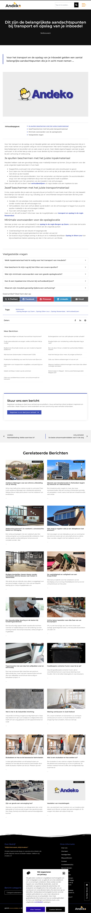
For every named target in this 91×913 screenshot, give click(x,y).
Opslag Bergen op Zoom (25, 311)
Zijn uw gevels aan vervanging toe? (19, 803)
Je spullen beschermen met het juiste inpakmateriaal (49, 126)
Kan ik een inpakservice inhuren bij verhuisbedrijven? (45, 281)
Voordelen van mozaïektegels (58, 803)
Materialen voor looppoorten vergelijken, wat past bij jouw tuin (23, 365)
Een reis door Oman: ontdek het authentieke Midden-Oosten (66, 348)
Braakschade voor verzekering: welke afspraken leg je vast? (66, 342)
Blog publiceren (66, 858)
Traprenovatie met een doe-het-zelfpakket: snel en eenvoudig (25, 666)
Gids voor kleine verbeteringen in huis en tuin (63, 359)
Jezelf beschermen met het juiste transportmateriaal (48, 129)
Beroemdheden (66, 868)
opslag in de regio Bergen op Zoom (54, 224)
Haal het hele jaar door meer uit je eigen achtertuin (65, 354)
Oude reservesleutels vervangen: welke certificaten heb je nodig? (23, 342)
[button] (64, 873)
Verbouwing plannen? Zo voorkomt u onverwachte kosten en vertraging (25, 529)
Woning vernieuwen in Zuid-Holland (61, 712)
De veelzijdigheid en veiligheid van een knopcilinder (62, 575)
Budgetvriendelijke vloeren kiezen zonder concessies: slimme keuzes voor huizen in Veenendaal (21, 575)
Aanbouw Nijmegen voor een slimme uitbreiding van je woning (24, 483)
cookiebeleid (38, 902)
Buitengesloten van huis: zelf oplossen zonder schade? (66, 336)
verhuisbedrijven (38, 183)
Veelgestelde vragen (36, 135)
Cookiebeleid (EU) (67, 864)
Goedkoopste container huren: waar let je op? (64, 666)
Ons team (64, 851)
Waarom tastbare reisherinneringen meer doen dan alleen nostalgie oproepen (67, 365)
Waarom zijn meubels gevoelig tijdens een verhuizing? (45, 288)
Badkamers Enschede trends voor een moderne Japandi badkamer (22, 348)
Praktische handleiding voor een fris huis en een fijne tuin (23, 359)
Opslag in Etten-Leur (74, 236)
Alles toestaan (35, 909)
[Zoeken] (76, 4)
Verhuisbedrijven (72, 311)
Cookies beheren (55, 909)
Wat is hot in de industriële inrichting (20, 712)
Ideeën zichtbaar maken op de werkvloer (17, 371)
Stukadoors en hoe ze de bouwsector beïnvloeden (24, 757)
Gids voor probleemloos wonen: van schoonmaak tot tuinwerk (21, 378)
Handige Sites (65, 854)
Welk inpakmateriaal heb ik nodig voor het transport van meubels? (45, 260)
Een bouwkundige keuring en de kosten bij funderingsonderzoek (22, 621)
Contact (64, 861)
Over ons (64, 848)
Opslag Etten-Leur (43, 311)
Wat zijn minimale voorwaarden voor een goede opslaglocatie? (45, 274)
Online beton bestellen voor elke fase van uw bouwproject (64, 621)
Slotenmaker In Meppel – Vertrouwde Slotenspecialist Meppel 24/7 (66, 371)
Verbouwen (45, 33)
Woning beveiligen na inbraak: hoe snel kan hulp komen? (23, 336)
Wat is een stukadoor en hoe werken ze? (62, 757)
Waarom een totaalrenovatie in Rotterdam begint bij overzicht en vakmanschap (66, 483)
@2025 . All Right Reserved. (19, 908)
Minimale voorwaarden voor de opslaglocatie (45, 132)
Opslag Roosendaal (58, 311)
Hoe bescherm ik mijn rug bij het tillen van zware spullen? (45, 267)
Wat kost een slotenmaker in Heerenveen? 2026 (20, 354)
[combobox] (64, 4)
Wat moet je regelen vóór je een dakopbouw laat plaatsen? (65, 529)
